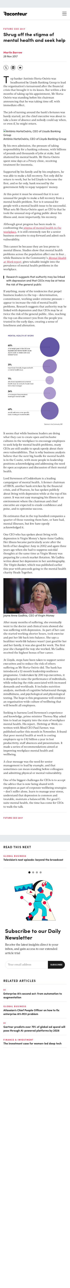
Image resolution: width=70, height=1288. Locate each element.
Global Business (14, 856)
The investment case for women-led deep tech (32, 1043)
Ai (4, 989)
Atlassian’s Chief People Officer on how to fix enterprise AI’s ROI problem (31, 1012)
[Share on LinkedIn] (13, 67)
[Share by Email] (20, 67)
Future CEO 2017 (14, 28)
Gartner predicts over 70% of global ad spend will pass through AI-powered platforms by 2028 (34, 1028)
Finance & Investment (18, 1039)
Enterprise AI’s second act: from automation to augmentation (32, 995)
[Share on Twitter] (6, 67)
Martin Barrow (12, 52)
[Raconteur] (15, 14)
